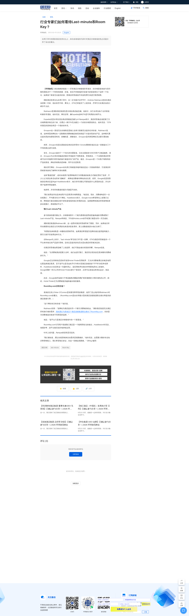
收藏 (63, 388)
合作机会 (113, 2)
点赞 (76, 388)
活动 (87, 8)
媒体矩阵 (103, 2)
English (118, 8)
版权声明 (83, 356)
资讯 (63, 8)
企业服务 (96, 8)
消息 (137, 2)
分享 (89, 388)
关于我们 (126, 2)
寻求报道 (136, 8)
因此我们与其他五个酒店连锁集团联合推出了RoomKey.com (79, 311)
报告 (79, 8)
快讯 (72, 8)
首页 (55, 8)
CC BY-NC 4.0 (75, 358)
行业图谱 (107, 8)
